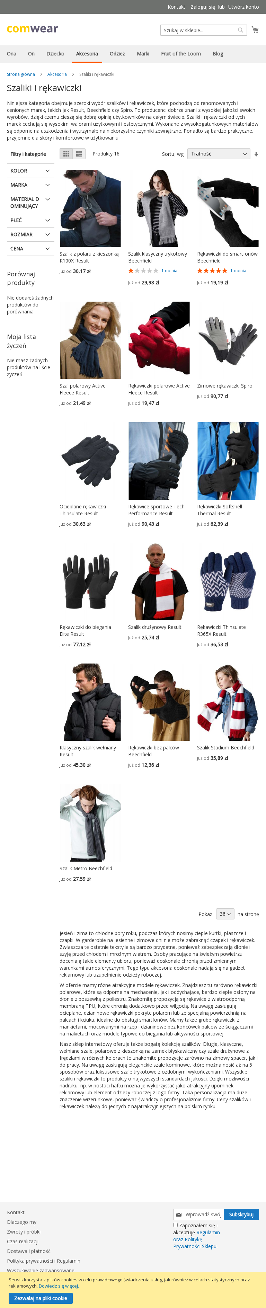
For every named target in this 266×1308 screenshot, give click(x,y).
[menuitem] (11, 53)
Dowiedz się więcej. (59, 1286)
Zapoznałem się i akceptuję (196, 1235)
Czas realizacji (22, 1241)
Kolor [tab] (18, 170)
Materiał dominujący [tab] (24, 202)
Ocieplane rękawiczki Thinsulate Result (83, 510)
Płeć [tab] (16, 220)
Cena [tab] (16, 248)
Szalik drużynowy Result (154, 627)
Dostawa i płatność (29, 1251)
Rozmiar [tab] (21, 234)
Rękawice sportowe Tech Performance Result (156, 510)
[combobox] (203, 30)
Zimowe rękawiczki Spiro (224, 385)
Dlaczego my (21, 1222)
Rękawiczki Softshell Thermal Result (219, 510)
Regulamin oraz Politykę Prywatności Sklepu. (196, 1239)
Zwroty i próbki (24, 1231)
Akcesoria (57, 74)
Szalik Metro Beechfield (86, 868)
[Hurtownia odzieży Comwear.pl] (32, 29)
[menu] (133, 54)
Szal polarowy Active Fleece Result (83, 389)
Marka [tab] (18, 184)
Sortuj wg (173, 153)
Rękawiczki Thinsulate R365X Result (221, 630)
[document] (134, 1290)
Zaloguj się (202, 6)
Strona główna (21, 74)
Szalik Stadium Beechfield (225, 747)
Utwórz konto (243, 6)
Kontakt (176, 6)
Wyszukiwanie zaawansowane (40, 1270)
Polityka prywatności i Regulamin (43, 1260)
